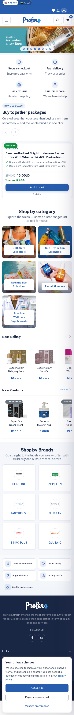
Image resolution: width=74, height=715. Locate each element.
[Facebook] (32, 638)
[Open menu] (6, 20)
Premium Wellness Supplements (19, 317)
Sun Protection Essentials (55, 250)
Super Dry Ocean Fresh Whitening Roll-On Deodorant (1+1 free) (16, 423)
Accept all (37, 687)
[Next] (15, 132)
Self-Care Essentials (19, 250)
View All (64, 389)
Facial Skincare (55, 286)
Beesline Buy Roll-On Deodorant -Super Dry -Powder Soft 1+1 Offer (44, 369)
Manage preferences (37, 706)
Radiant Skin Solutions (19, 284)
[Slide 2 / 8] (27, 49)
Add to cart (37, 187)
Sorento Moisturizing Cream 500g (44, 423)
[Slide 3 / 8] (31, 49)
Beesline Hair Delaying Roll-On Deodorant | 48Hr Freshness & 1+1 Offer (16, 369)
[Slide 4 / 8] (35, 49)
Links (5, 651)
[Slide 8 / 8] (50, 49)
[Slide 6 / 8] (43, 49)
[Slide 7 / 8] (46, 49)
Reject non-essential (37, 697)
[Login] (64, 10)
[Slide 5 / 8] (39, 49)
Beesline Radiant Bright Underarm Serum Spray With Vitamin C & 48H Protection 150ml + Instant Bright (35, 157)
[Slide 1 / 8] (24, 49)
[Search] (58, 20)
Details (37, 194)
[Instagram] (41, 638)
